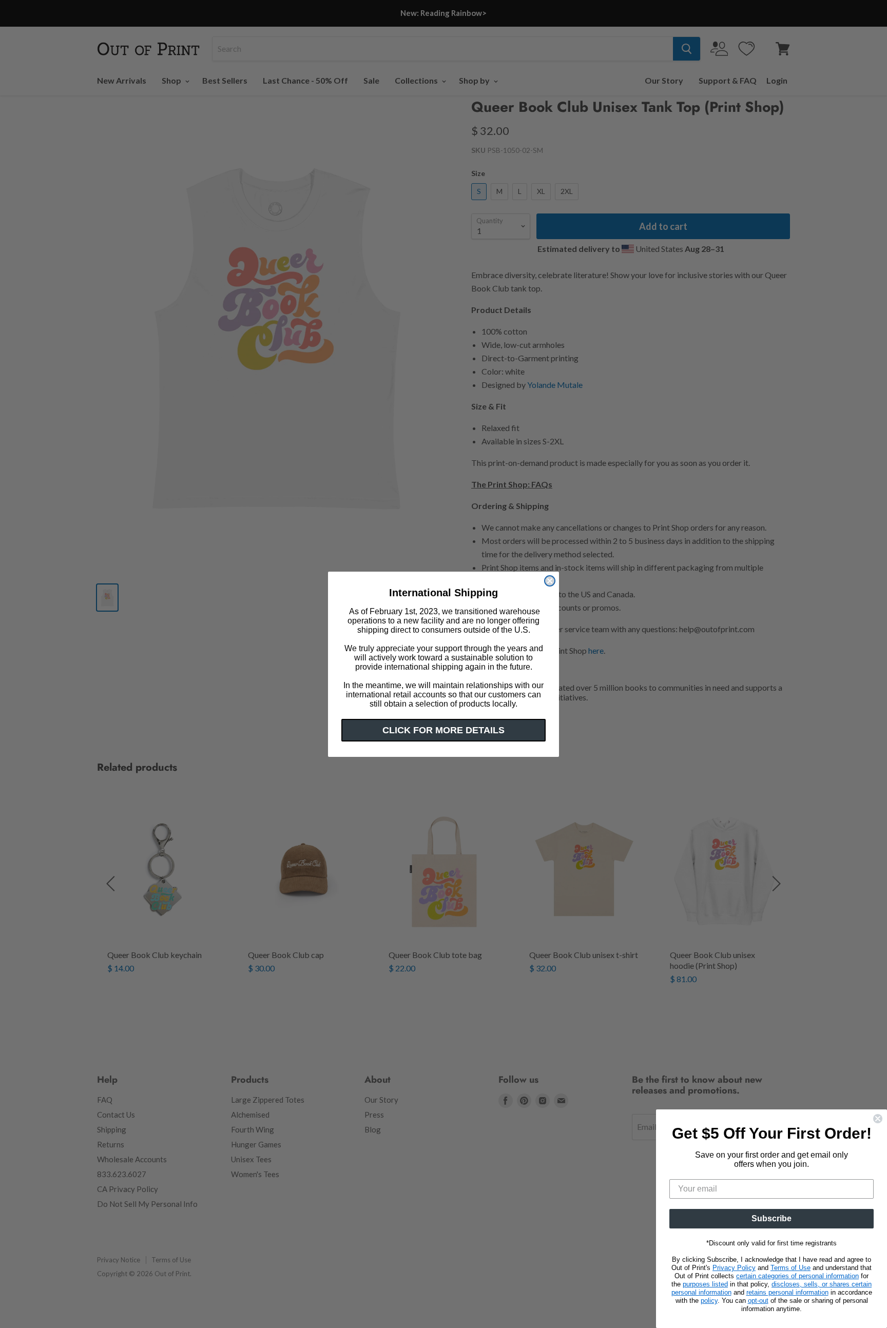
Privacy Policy (734, 1268)
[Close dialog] (550, 581)
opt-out (758, 1300)
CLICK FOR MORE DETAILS (443, 730)
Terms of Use (790, 1268)
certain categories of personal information (797, 1276)
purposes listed (705, 1284)
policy (709, 1300)
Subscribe (771, 1218)
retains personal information (787, 1292)
